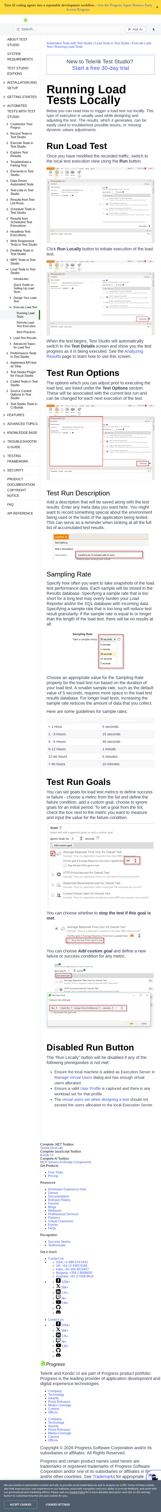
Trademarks (104, 1476)
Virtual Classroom (60, 1221)
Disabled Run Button (90, 1047)
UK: (71, 1265)
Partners (54, 1217)
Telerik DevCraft (51, 1148)
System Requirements (20, 56)
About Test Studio (17, 42)
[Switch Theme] (154, 29)
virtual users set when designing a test (95, 1099)
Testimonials (57, 1245)
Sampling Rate (69, 574)
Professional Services (63, 1214)
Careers (53, 1408)
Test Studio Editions (17, 71)
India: (72, 1269)
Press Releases (59, 1401)
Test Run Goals (79, 782)
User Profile (90, 1088)
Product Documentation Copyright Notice (21, 487)
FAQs (52, 1228)
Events (53, 1224)
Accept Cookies (20, 1504)
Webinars (54, 1210)
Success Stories (59, 1241)
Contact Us (56, 1258)
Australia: (74, 1276)
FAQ (10, 504)
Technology (56, 1394)
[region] (80, 1496)
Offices (53, 1412)
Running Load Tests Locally (86, 94)
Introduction (21, 278)
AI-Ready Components (75, 1162)
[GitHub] (58, 1308)
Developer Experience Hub (67, 1189)
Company (55, 1391)
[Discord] (58, 1313)
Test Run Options (83, 373)
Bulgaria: (74, 1272)
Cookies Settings (58, 1504)
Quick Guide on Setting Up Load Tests (24, 288)
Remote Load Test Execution (26, 324)
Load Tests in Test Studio (112, 43)
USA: (72, 1262)
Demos (53, 1193)
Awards (53, 1398)
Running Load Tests (25, 314)
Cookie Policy (77, 1492)
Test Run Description (78, 493)
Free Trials (55, 1172)
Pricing (53, 1176)
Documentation (58, 1196)
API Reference (20, 513)
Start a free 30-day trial (100, 68)
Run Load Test (77, 146)
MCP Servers (49, 1162)
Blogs (52, 1207)
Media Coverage (59, 1405)
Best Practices (26, 332)
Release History (59, 1200)
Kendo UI (46, 1155)
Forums (53, 1203)
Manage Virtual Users (73, 1077)
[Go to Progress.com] (53, 1366)
